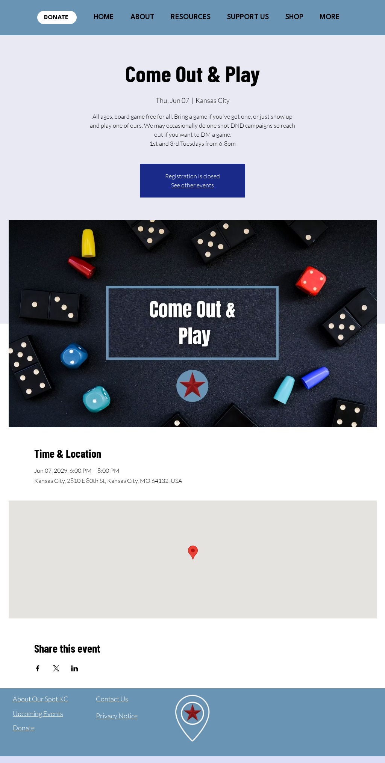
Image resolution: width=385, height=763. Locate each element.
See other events (192, 185)
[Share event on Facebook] (37, 668)
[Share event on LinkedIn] (74, 668)
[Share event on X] (56, 668)
